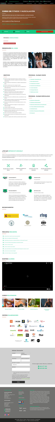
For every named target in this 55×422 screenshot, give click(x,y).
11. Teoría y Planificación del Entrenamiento (37, 106)
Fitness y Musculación (33, 391)
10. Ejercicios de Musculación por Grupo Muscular (38, 104)
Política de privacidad (26, 378)
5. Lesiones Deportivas (33, 87)
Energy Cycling (32, 401)
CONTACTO (51, 3)
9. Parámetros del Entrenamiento (35, 102)
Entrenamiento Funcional (34, 392)
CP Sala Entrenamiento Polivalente (35, 407)
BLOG (35, 3)
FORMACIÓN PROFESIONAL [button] (19, 3)
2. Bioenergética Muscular (34, 81)
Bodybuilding (37, 394)
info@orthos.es (7, 411)
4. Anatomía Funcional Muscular (35, 85)
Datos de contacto (21, 397)
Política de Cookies (23, 419)
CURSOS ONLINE (10, 3)
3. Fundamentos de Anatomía (34, 83)
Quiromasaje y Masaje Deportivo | (42, 395)
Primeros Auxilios (46, 391)
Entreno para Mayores (45, 401)
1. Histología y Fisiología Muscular (35, 79)
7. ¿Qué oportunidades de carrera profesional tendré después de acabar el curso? (16, 248)
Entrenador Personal (40, 391)
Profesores (20, 394)
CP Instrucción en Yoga (44, 407)
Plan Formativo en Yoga (40, 400)
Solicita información (44, 31)
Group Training (46, 400)
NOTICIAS (40, 3)
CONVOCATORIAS (29, 3)
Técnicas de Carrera (33, 395)
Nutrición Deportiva (41, 392)
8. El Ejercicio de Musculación (35, 100)
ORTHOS (45, 3)
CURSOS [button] (3, 3)
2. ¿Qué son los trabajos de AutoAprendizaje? (11, 238)
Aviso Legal (17, 419)
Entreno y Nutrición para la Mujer (38, 393)
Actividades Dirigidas (38, 401)
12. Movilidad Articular (33, 108)
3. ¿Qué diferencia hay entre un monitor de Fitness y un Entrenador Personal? (16, 240)
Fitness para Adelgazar (43, 394)
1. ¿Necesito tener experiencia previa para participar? (12, 236)
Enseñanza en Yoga (35, 399)
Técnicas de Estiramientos (34, 402)
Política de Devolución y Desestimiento (33, 419)
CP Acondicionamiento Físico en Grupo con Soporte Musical (39, 408)
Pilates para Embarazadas (43, 399)
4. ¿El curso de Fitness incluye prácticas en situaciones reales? (13, 242)
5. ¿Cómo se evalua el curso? (8, 244)
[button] (40, 79)
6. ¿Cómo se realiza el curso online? (9, 246)
